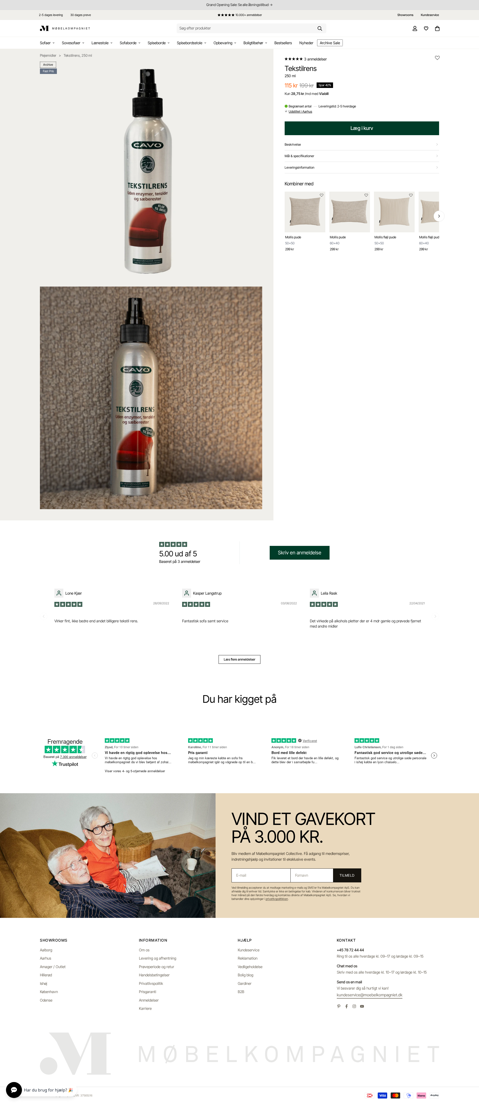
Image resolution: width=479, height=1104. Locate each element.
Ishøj (43, 983)
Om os (144, 950)
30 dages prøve (80, 15)
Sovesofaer (71, 42)
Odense (46, 1000)
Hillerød (46, 975)
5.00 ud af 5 (178, 553)
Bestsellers (283, 42)
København (49, 991)
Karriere (145, 1008)
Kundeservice (248, 950)
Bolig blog (245, 975)
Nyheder (306, 42)
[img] (68, 604)
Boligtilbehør (253, 42)
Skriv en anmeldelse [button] (299, 553)
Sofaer (45, 42)
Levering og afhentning (157, 958)
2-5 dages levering (51, 15)
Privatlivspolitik (151, 983)
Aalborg (46, 950)
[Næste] (439, 216)
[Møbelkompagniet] (65, 28)
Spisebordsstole (189, 42)
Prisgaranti (147, 991)
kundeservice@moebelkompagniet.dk (369, 994)
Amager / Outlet (53, 966)
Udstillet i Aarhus (300, 111)
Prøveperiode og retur (156, 966)
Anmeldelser (149, 1000)
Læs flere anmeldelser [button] (239, 659)
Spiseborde (157, 42)
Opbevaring (223, 42)
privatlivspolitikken (277, 899)
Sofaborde (128, 42)
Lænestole (100, 42)
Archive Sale (330, 42)
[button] (294, 59)
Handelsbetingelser (154, 975)
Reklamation (247, 958)
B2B (241, 991)
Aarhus (45, 958)
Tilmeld (347, 875)
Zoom (251, 69)
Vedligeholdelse (250, 966)
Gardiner (244, 983)
